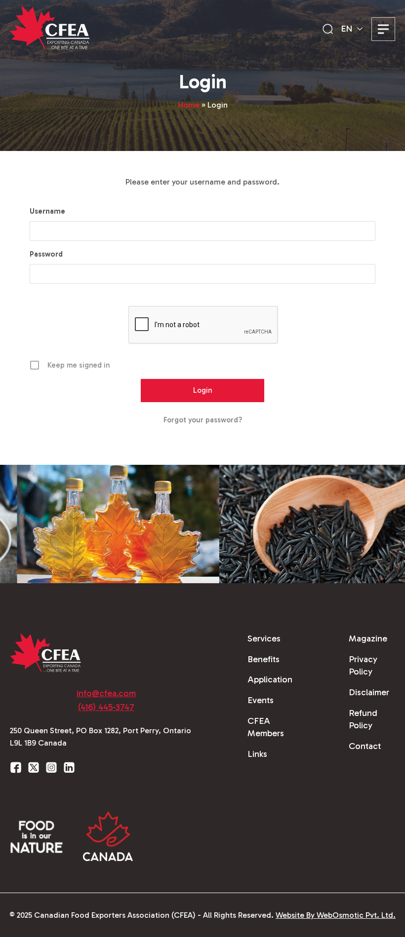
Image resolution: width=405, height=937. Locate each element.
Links (257, 754)
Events (260, 700)
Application (269, 679)
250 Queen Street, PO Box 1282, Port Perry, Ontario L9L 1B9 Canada (100, 737)
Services (264, 638)
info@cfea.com (106, 693)
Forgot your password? (202, 419)
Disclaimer (369, 692)
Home (189, 105)
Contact (365, 746)
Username (47, 211)
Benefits (263, 659)
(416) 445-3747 (106, 707)
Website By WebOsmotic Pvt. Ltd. (336, 915)
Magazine (368, 638)
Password (46, 254)
